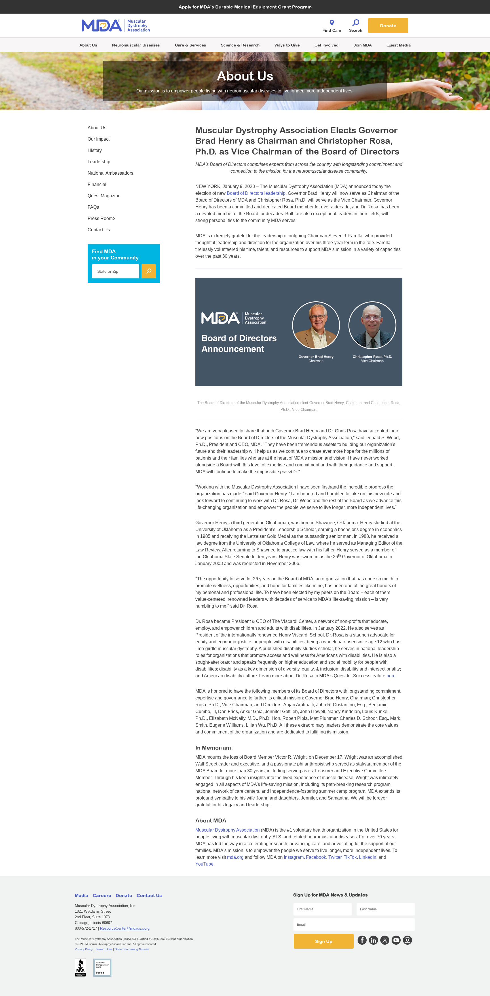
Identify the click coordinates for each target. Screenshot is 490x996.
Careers (102, 895)
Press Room (100, 218)
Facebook (316, 857)
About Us (88, 45)
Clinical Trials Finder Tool (194, 18)
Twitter (334, 857)
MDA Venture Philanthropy (273, 18)
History (95, 150)
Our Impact (98, 139)
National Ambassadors (110, 173)
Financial (97, 184)
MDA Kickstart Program (271, 28)
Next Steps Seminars (190, 26)
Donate (388, 25)
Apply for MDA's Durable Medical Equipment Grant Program (245, 6)
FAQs (93, 207)
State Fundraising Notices (132, 949)
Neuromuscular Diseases (136, 45)
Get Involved (326, 45)
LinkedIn (367, 857)
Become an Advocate (190, 14)
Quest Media (398, 45)
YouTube (204, 864)
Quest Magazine (104, 195)
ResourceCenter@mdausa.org (124, 928)
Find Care (331, 30)
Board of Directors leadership (256, 193)
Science (240, 45)
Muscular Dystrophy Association (227, 830)
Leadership (99, 161)
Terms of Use (103, 949)
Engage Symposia (188, 16)
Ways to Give (287, 45)
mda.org (235, 857)
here (391, 675)
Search (355, 30)
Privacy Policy (84, 949)
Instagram (294, 857)
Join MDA (363, 45)
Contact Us (99, 229)
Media (81, 895)
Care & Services (190, 45)
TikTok (350, 857)
